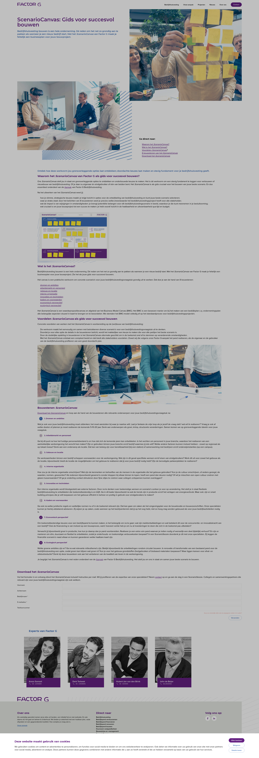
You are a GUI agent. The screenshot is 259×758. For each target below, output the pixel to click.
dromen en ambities (49, 285)
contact (158, 577)
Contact (236, 4)
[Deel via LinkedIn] (214, 718)
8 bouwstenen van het (160, 153)
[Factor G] (29, 4)
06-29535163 (167, 684)
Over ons (223, 4)
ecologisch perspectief (50, 305)
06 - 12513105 (123, 684)
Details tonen (237, 750)
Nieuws (212, 4)
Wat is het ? (154, 147)
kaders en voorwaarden (51, 299)
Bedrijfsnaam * (22, 596)
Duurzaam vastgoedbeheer (106, 729)
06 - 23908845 (81, 684)
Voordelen (154, 150)
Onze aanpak (188, 4)
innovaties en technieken (51, 296)
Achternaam (21, 591)
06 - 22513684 (37, 684)
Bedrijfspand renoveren (105, 724)
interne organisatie (48, 293)
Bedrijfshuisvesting (171, 4)
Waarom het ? (155, 144)
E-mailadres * (22, 602)
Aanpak (67, 187)
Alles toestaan (236, 740)
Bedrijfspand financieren (105, 722)
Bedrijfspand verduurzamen (106, 719)
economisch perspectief (51, 302)
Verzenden (235, 618)
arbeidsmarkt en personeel (52, 288)
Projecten (201, 4)
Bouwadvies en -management (107, 731)
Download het (156, 155)
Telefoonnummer (23, 607)
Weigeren (236, 745)
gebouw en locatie (48, 290)
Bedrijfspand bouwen (104, 726)
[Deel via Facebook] (207, 718)
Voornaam (21, 585)
